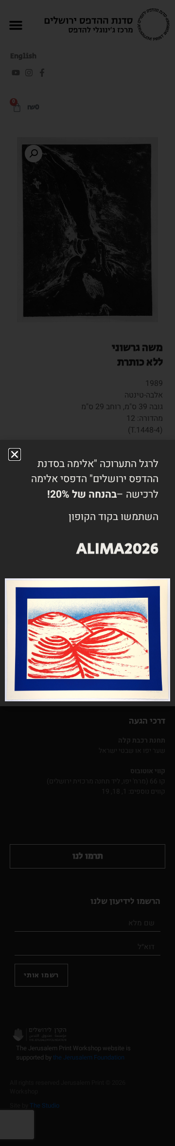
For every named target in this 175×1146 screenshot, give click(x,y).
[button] (14, 454)
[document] (87, 573)
